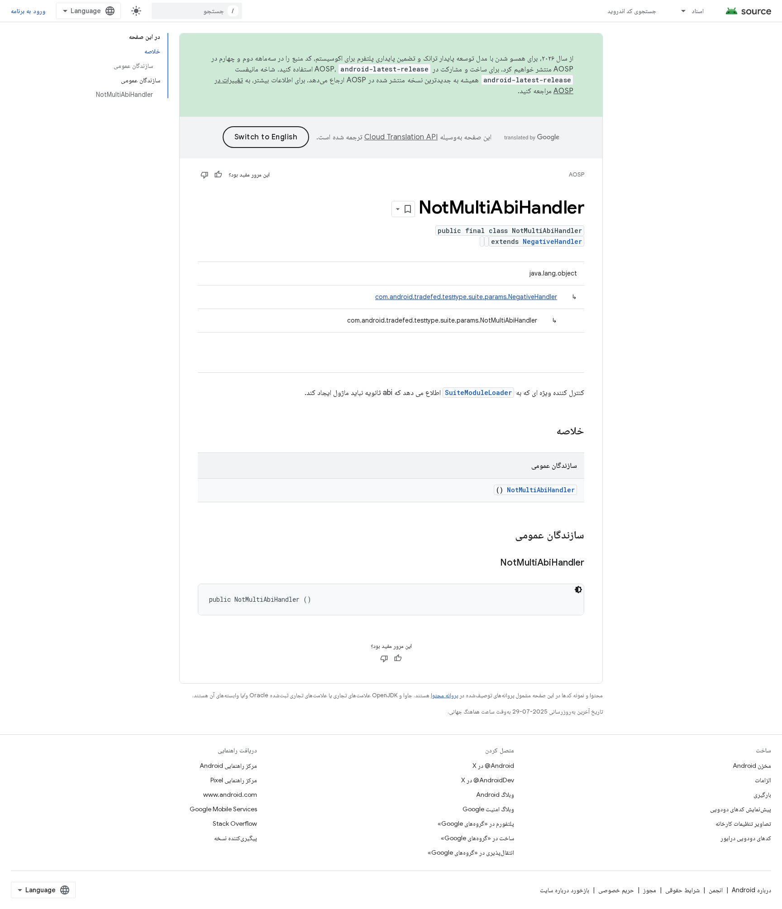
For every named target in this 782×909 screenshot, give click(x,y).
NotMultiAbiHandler (541, 489)
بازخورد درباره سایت (564, 890)
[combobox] (197, 11)
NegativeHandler (552, 241)
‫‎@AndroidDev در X (487, 780)
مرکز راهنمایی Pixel (233, 780)
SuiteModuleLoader (478, 392)
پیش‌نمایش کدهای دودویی (740, 809)
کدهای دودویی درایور (745, 838)
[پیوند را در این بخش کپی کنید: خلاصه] (544, 431)
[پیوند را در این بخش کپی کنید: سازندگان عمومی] (503, 535)
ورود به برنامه (28, 11)
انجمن (716, 890)
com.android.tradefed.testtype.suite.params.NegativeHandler (466, 297)
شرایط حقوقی (682, 890)
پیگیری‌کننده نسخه (235, 838)
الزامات (763, 780)
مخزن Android (752, 765)
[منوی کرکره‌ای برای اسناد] (679, 11)
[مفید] (218, 174)
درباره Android (751, 890)
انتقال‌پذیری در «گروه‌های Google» (471, 852)
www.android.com (230, 794)
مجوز (649, 890)
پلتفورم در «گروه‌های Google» (476, 823)
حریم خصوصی (616, 890)
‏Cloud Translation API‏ (401, 137)
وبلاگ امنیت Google (488, 809)
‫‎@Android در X (493, 765)
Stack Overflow (235, 823)
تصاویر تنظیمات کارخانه (743, 823)
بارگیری (762, 794)
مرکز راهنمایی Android (228, 765)
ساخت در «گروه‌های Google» (477, 838)
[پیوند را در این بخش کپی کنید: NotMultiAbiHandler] (489, 563)
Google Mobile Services (223, 809)
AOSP (576, 174)
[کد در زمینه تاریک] (578, 589)
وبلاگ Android (495, 794)
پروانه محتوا (444, 695)
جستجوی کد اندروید (632, 11)
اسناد (697, 11)
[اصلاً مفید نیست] (204, 174)
